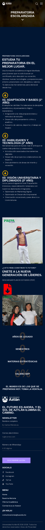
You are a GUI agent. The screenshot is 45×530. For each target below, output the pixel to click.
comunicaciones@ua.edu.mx (14, 515)
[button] (41, 3)
